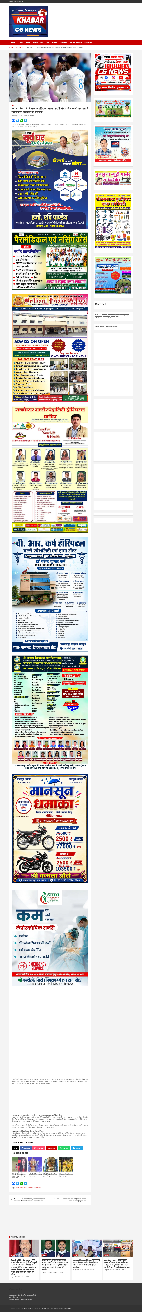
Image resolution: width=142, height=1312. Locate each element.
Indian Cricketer (28, 1187)
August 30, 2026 (16, 1277)
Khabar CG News (29, 115)
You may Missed (18, 1237)
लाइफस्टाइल (63, 42)
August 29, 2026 (47, 1272)
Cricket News (19, 1187)
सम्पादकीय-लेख (88, 42)
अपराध (47, 42)
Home (13, 42)
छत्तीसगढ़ (28, 42)
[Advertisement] (50, 1005)
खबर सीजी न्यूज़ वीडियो (76, 42)
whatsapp (65, 1148)
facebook (27, 1148)
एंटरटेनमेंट (55, 42)
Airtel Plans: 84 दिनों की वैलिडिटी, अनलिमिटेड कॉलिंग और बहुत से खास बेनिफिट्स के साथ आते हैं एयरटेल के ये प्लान (29, 1200)
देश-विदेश (20, 42)
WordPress (67, 1308)
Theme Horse (44, 1308)
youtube (52, 1148)
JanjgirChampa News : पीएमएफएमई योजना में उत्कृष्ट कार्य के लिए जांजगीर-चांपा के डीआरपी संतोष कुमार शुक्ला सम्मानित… (86, 1263)
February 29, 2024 (17, 115)
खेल (41, 42)
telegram (78, 1148)
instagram (40, 1148)
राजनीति (35, 42)
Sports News (37, 1187)
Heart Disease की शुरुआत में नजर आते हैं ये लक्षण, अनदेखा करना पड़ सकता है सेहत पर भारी (70, 1200)
